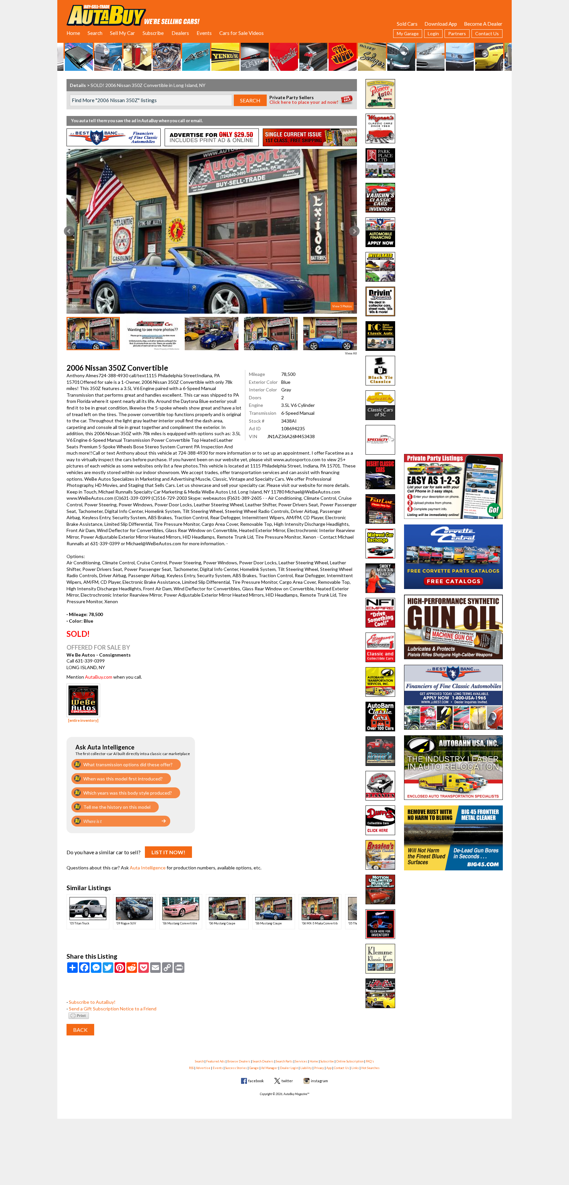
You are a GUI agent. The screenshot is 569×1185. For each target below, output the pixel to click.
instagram (319, 1081)
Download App (440, 24)
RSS (191, 1068)
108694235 (293, 428)
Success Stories (236, 1068)
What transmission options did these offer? (128, 764)
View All (351, 353)
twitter (287, 1081)
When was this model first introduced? (123, 778)
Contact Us (487, 33)
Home (73, 33)
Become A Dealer (483, 24)
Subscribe (153, 33)
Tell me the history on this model (116, 807)
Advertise (203, 1068)
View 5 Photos (342, 306)
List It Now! (168, 852)
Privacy (319, 1068)
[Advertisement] (453, 120)
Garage (254, 1068)
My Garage (408, 33)
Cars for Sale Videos (241, 33)
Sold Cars (407, 24)
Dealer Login (289, 1068)
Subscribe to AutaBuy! (92, 1002)
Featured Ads (215, 1061)
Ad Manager (269, 1068)
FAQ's (370, 1061)
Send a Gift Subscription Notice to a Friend (112, 1008)
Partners (457, 33)
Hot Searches (370, 1068)
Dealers (180, 33)
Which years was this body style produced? (127, 793)
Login (433, 33)
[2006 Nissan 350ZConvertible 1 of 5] (212, 231)
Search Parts (284, 1061)
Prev (69, 231)
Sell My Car (122, 33)
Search (95, 33)
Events (204, 33)
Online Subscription (350, 1061)
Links (355, 1068)
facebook (256, 1081)
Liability (306, 1068)
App (329, 1068)
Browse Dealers (238, 1061)
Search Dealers (263, 1061)
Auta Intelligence (148, 867)
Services (301, 1061)
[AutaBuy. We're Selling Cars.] (133, 15)
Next (354, 231)
